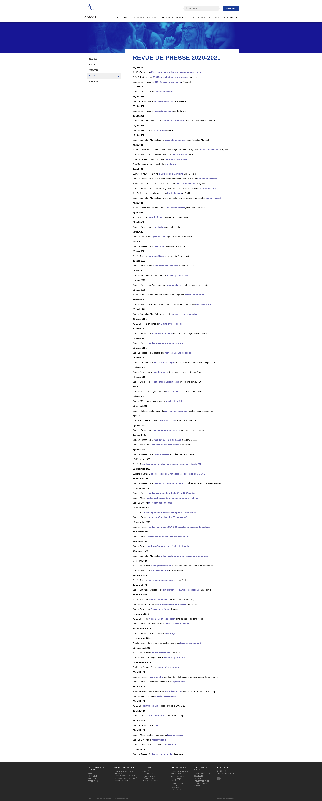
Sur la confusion (156, 716)
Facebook (219, 778)
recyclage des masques (175, 411)
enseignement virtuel (161, 566)
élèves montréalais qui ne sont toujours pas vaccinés (175, 72)
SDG (157, 725)
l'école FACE (170, 745)
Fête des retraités (150, 781)
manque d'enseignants (168, 667)
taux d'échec (172, 391)
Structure (92, 778)
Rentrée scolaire (173, 691)
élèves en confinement (190, 643)
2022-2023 (93, 65)
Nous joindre (223, 768)
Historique (92, 776)
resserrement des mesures (160, 580)
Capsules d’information (177, 788)
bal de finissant (179, 154)
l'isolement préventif (160, 609)
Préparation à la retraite (125, 776)
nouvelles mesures (160, 570)
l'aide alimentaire (175, 735)
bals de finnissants (164, 92)
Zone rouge (169, 633)
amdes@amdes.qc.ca (225, 773)
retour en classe (173, 285)
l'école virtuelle (158, 740)
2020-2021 (93, 76)
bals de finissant (208, 188)
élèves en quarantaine (174, 657)
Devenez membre (121, 781)
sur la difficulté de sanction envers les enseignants (183, 556)
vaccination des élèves (176, 140)
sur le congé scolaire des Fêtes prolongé (167, 517)
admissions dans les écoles (178, 353)
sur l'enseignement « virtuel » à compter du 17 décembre (169, 512)
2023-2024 (93, 59)
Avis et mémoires (178, 776)
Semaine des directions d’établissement (152, 777)
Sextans (231, 798)
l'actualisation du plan (162, 754)
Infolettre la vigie (201, 781)
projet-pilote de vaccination (165, 266)
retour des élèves (156, 256)
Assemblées (147, 774)
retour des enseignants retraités (172, 604)
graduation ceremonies (176, 159)
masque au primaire (194, 295)
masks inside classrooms (171, 174)
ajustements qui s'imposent (162, 619)
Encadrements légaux (177, 784)
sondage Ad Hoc (203, 304)
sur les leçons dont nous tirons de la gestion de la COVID (178, 474)
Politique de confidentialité (120, 798)
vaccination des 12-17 (164, 101)
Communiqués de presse (201, 784)
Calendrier (199, 778)
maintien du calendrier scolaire (168, 483)
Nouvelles (198, 776)
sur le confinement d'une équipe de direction (169, 546)
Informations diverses (176, 780)
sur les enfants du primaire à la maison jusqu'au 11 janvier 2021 (172, 464)
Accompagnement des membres (123, 772)
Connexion (231, 8)
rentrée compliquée (160, 653)
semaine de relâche (174, 401)
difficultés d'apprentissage (166, 382)
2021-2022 (93, 70)
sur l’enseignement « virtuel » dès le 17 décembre (172, 493)
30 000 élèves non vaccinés (167, 82)
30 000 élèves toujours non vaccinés (170, 77)
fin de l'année (159, 130)
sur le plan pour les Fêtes (160, 503)
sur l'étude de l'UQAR (164, 363)
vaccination (159, 227)
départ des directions (174, 121)
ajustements (179, 682)
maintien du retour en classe (167, 430)
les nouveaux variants (162, 333)
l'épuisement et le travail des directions (180, 590)
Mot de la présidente (203, 773)
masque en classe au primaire (185, 314)
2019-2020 (93, 81)
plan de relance (160, 237)
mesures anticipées (158, 600)
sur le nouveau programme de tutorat (166, 343)
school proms (170, 164)
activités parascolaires (177, 275)
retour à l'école (155, 217)
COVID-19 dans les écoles (177, 624)
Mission (91, 773)
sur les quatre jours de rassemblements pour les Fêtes (172, 498)
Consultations (177, 774)
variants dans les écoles (170, 324)
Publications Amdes (179, 771)
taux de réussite (161, 372)
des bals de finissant (209, 150)
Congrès (146, 771)
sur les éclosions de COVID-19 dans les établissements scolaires (179, 527)
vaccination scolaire (163, 111)
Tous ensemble (156, 677)
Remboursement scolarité (125, 778)
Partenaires (93, 781)
